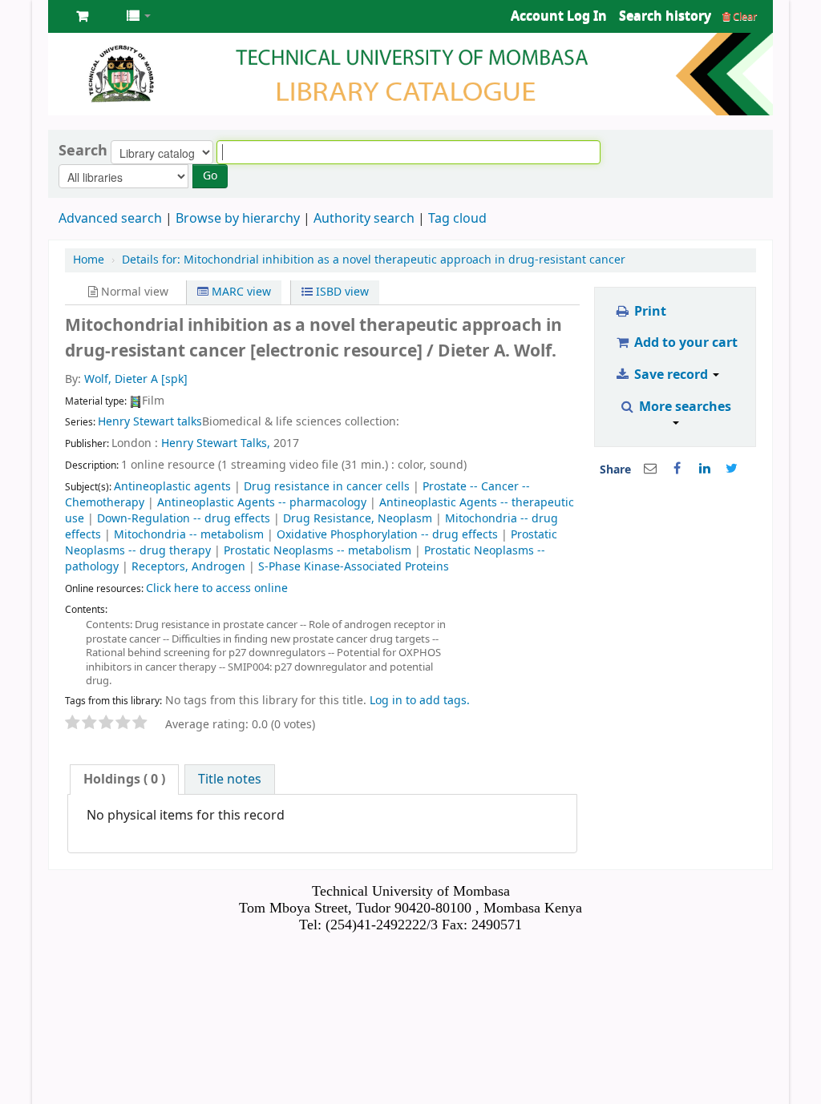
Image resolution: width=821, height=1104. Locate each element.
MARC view (239, 292)
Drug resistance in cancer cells (327, 486)
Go (210, 175)
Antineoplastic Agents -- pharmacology (261, 502)
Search (83, 151)
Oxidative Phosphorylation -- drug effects (387, 534)
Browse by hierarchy (238, 218)
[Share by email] (650, 468)
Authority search (364, 218)
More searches (683, 407)
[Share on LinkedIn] (704, 468)
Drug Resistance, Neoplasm (357, 518)
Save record (671, 375)
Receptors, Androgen (188, 566)
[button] (82, 16)
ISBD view (341, 292)
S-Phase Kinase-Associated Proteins (353, 566)
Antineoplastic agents (172, 486)
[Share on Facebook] (677, 468)
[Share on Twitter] (732, 468)
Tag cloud (457, 218)
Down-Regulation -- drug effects (183, 518)
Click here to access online (217, 588)
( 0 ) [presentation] (124, 779)
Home (88, 260)
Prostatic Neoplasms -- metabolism (317, 550)
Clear (743, 16)
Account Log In (559, 16)
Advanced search (110, 218)
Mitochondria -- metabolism (189, 534)
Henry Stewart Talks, (215, 443)
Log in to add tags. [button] (420, 700)
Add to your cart (684, 343)
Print (648, 311)
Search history (665, 16)
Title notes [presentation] (229, 779)
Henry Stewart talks (150, 421)
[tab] (124, 779)
